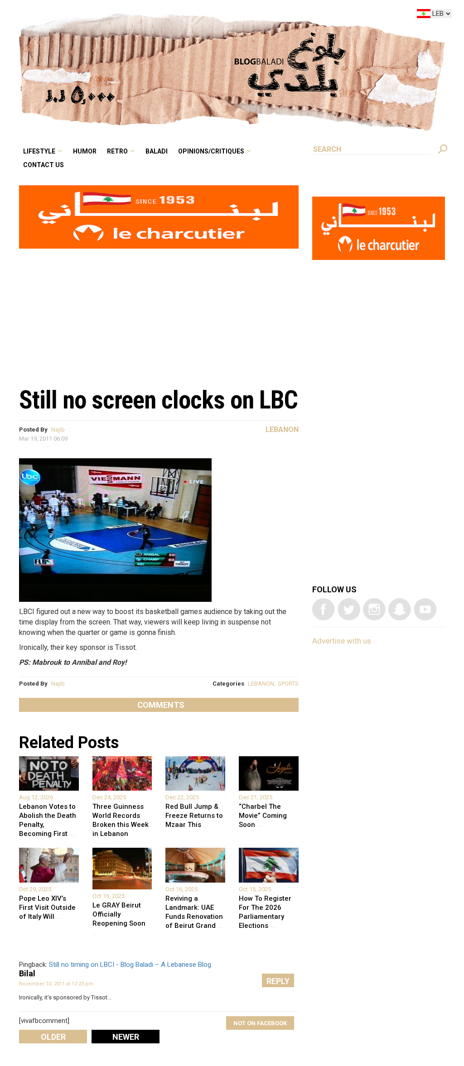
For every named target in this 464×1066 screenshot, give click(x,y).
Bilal (27, 973)
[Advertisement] (159, 313)
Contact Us (119, 29)
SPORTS (288, 683)
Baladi (213, 15)
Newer (125, 1037)
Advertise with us (341, 640)
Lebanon (282, 429)
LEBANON (261, 683)
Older (53, 1037)
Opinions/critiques (260, 15)
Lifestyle (116, 15)
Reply (278, 981)
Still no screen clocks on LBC (158, 399)
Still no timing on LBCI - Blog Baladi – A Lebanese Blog (130, 964)
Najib (58, 429)
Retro (180, 15)
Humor (154, 15)
